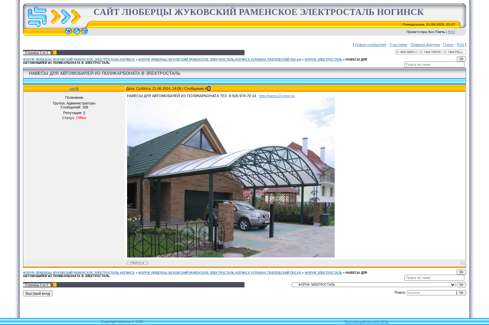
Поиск (448, 45)
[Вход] (85, 34)
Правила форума (425, 45)
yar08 (74, 88)
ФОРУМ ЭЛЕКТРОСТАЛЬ (323, 59)
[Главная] (68, 34)
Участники (398, 45)
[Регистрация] (77, 34)
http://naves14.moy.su (277, 96)
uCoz (384, 322)
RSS (451, 32)
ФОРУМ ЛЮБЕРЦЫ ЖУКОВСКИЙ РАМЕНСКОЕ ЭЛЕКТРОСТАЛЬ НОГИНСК (79, 59)
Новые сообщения (370, 45)
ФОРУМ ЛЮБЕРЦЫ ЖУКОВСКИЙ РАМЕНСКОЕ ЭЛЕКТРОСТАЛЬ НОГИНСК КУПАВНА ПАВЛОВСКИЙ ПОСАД (219, 59)
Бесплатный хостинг (362, 322)
